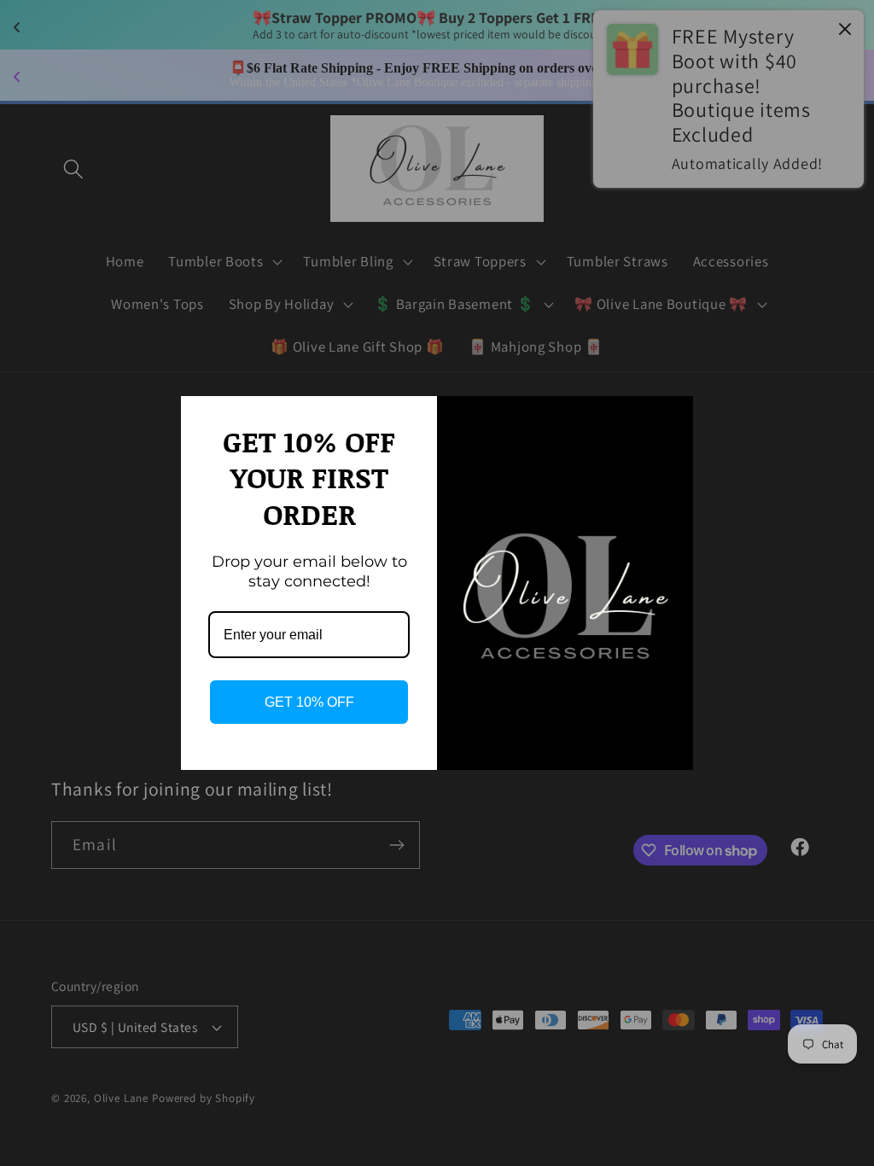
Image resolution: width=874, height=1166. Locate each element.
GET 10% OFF (309, 702)
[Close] (672, 416)
